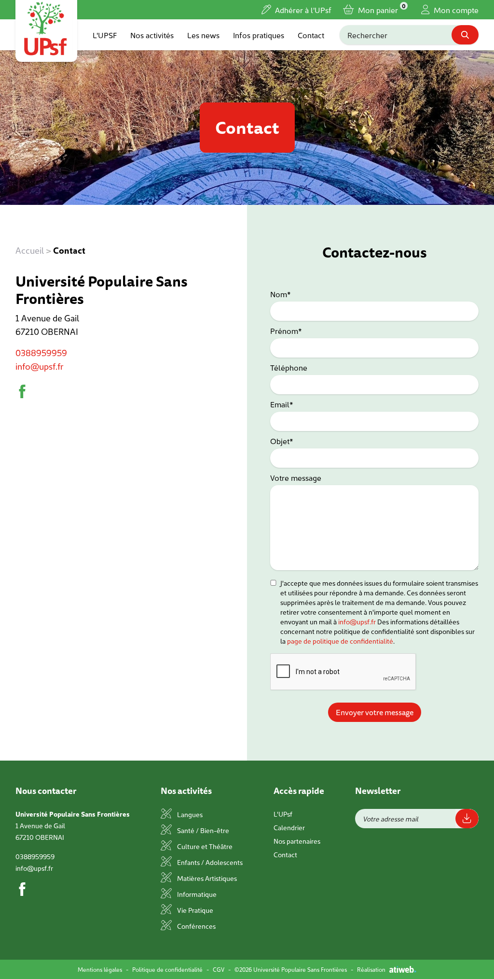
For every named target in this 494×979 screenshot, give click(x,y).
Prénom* (286, 330)
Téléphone (288, 367)
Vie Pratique (194, 910)
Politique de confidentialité (167, 969)
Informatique (196, 894)
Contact (311, 34)
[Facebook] (22, 391)
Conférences (196, 926)
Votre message (295, 477)
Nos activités (152, 34)
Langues (189, 814)
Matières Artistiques (206, 878)
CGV (218, 969)
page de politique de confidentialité (340, 641)
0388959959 (41, 352)
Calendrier (289, 827)
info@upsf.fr (39, 366)
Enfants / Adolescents (209, 862)
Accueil (29, 250)
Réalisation (371, 969)
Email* (281, 404)
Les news (203, 34)
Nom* (280, 293)
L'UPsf (283, 814)
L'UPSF (105, 34)
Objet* (281, 440)
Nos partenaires (297, 841)
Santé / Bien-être (202, 830)
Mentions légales (100, 969)
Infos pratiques (258, 34)
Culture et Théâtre (204, 846)
